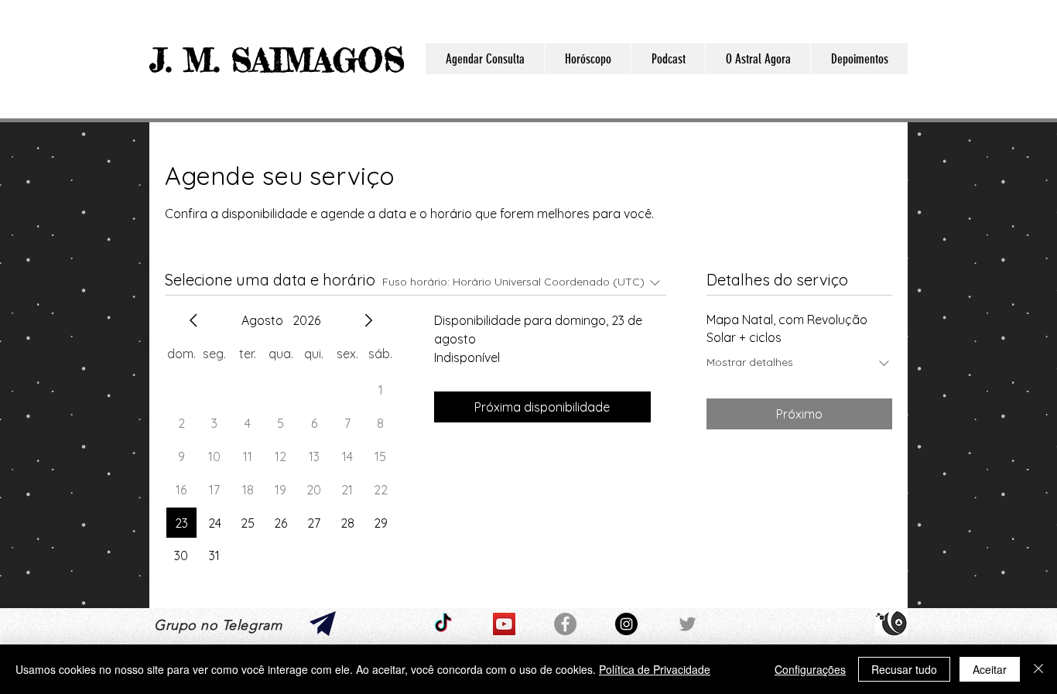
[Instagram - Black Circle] (626, 624)
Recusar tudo (904, 669)
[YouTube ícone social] (504, 624)
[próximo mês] (368, 320)
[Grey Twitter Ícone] (687, 624)
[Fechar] (1038, 669)
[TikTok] (443, 624)
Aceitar (990, 669)
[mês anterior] (193, 320)
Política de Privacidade (654, 669)
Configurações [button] (810, 669)
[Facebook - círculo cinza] (565, 624)
